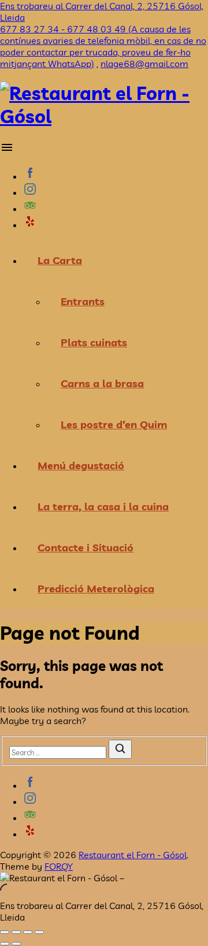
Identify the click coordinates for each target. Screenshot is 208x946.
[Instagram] (115, 190)
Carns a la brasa (102, 383)
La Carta (60, 260)
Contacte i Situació (85, 547)
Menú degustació (81, 465)
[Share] (16, 932)
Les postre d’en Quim (114, 424)
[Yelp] (115, 222)
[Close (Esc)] (4, 932)
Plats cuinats (94, 342)
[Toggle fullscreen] (27, 932)
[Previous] (4, 943)
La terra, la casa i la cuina (103, 506)
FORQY (58, 866)
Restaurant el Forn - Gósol (133, 854)
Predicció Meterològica (96, 588)
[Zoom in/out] (39, 932)
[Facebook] (115, 174)
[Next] (16, 943)
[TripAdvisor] (115, 206)
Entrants (83, 301)
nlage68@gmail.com (144, 63)
